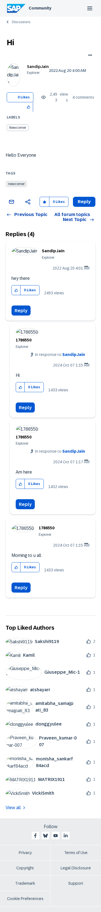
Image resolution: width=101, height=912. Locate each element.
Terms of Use (76, 852)
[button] (28, 107)
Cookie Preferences (25, 898)
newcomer (16, 184)
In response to (60, 354)
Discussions (21, 22)
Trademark (25, 883)
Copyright (25, 868)
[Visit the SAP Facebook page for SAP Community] (35, 835)
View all (13, 807)
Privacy (25, 852)
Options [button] (89, 56)
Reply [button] (84, 201)
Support (75, 883)
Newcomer (17, 128)
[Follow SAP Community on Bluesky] (45, 835)
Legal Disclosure (76, 868)
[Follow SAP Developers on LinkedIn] (65, 835)
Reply (21, 310)
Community (40, 8)
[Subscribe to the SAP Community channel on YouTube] (55, 835)
